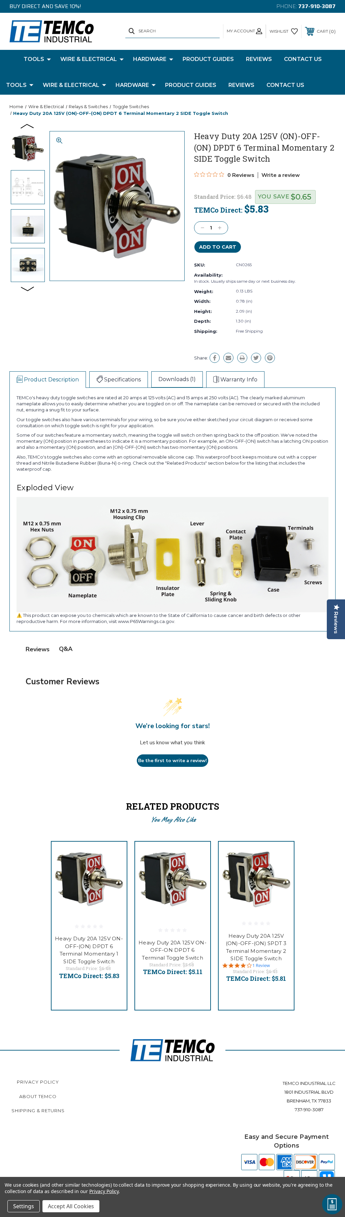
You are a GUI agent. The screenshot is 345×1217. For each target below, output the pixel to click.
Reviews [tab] (38, 649)
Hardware (149, 59)
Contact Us (303, 59)
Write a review (280, 175)
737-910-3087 (317, 6)
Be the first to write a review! (172, 760)
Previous (27, 126)
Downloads (177, 379)
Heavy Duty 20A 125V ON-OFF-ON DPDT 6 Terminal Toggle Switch (172, 950)
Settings (23, 1206)
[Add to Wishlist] (113, 871)
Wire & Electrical (88, 59)
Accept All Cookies (71, 1206)
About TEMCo (38, 1096)
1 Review (261, 965)
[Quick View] (113, 854)
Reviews (259, 59)
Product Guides (208, 59)
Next (27, 288)
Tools (34, 59)
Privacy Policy (38, 1082)
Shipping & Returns (38, 1110)
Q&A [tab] (65, 649)
